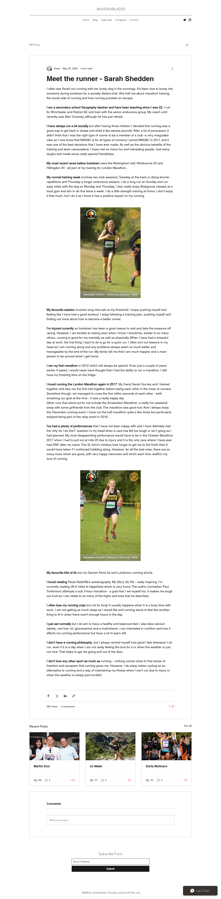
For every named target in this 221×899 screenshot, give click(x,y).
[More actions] (172, 68)
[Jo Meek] (111, 746)
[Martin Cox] (54, 746)
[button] (187, 44)
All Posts (34, 44)
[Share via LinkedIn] (65, 695)
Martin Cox (42, 766)
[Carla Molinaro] (166, 746)
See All (188, 725)
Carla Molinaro (156, 766)
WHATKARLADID (111, 9)
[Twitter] (184, 20)
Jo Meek (96, 766)
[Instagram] (190, 20)
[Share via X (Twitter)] (56, 695)
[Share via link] (73, 695)
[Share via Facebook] (48, 695)
